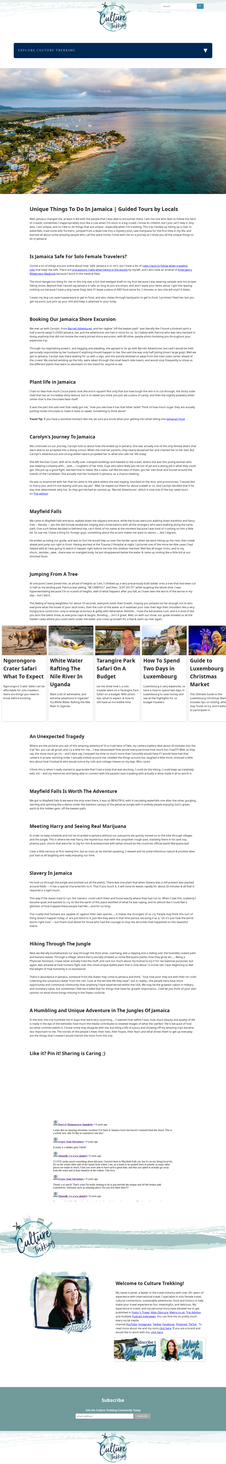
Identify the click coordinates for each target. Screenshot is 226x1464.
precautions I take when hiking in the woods (100, 270)
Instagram (144, 1324)
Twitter (157, 1324)
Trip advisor (41, 493)
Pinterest (181, 1324)
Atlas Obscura (159, 1312)
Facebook (168, 1324)
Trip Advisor (193, 1312)
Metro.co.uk (177, 1312)
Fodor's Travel (140, 1312)
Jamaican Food (176, 419)
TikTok (193, 1324)
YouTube (131, 1324)
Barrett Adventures (80, 328)
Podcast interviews (144, 1316)
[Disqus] (113, 1160)
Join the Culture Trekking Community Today (113, 1410)
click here (165, 1328)
